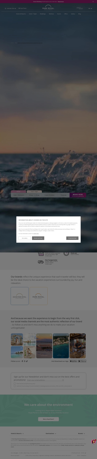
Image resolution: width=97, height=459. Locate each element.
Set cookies (24, 238)
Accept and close (72, 238)
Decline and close (38, 238)
